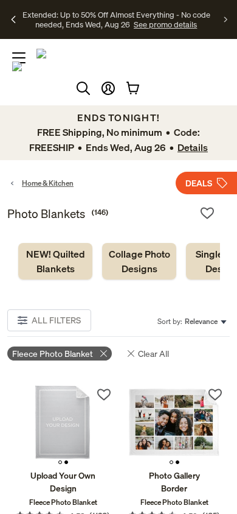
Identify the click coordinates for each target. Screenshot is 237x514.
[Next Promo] (225, 19)
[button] (108, 88)
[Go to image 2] (66, 462)
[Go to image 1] (60, 462)
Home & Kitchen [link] (48, 183)
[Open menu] (19, 57)
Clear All (153, 353)
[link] (55, 261)
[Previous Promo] (14, 19)
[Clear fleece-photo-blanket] (104, 354)
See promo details (130, 24)
